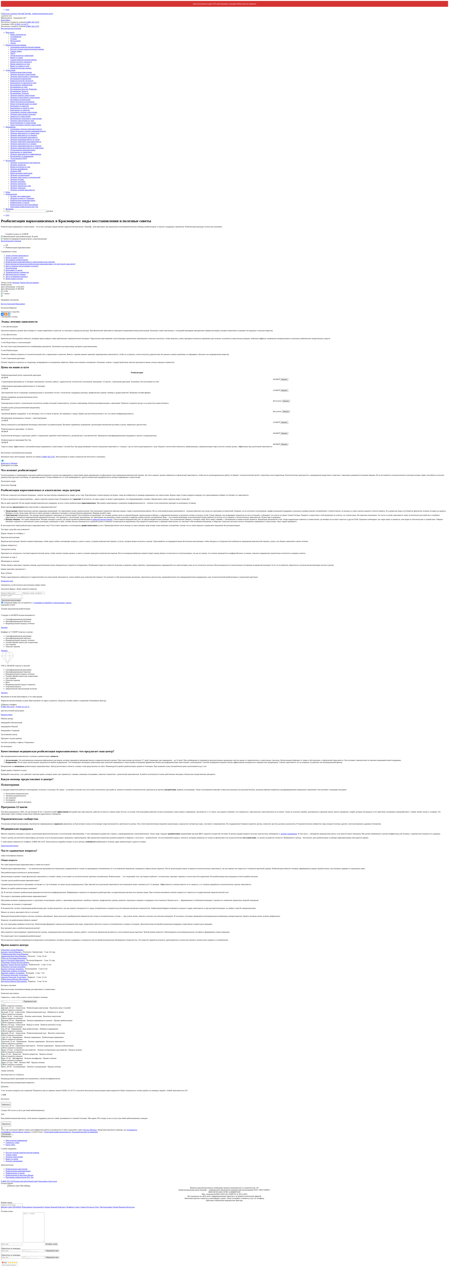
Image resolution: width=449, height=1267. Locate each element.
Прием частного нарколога (21, 62)
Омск (77, 1207)
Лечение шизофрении (19, 169)
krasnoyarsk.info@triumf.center (26, 1181)
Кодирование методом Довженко (23, 89)
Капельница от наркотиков (21, 152)
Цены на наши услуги (14, 258)
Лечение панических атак (20, 186)
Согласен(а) (6, 1134)
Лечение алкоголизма (14, 1157)
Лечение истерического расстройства (25, 163)
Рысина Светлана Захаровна (13, 969)
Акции (13, 43)
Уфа (101, 1207)
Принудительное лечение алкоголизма (25, 125)
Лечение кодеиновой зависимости (24, 137)
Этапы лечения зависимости (17, 256)
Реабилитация (11, 194)
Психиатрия (10, 161)
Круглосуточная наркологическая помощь (27, 49)
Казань (47, 1207)
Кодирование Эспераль (19, 93)
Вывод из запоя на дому (19, 66)
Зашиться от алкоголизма (20, 116)
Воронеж (122, 1207)
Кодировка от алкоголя (19, 106)
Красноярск (43, 1181)
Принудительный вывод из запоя (23, 104)
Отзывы (13, 39)
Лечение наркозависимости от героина (25, 146)
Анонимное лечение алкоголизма (23, 112)
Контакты (9, 209)
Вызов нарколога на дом (20, 64)
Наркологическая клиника (20, 68)
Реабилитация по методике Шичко (24, 205)
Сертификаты (15, 37)
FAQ (7, 10)
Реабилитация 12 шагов (19, 203)
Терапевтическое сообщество (17, 272)
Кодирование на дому (19, 87)
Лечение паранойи (17, 182)
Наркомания (10, 127)
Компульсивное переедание (21, 173)
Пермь (115, 1207)
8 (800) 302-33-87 (32, 22)
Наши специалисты (18, 34)
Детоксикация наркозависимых (22, 150)
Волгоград (130, 1207)
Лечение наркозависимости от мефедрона (27, 148)
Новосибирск (27, 1207)
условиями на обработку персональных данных (52, 603)
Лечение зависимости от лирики (23, 144)
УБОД (12, 53)
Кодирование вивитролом (20, 79)
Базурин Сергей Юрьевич (11, 952)
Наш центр (10, 32)
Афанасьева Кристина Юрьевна (14, 956)
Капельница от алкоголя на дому (23, 83)
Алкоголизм (10, 70)
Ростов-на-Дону (92, 1207)
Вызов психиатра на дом (20, 167)
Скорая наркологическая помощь (23, 60)
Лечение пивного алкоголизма (22, 95)
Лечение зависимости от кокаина (23, 135)
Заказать (284, 379)
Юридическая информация (16, 1140)
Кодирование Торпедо (19, 91)
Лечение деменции (17, 188)
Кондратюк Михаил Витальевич (14, 981)
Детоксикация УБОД (18, 158)
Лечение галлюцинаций (20, 175)
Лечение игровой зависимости (22, 190)
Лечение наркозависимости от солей (25, 140)
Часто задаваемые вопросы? (17, 277)
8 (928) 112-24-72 (21, 24)
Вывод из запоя (16, 58)
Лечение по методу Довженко (22, 198)
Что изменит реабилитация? (17, 260)
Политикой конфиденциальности (57, 1132)
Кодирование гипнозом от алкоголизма (26, 118)
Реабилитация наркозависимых (22, 200)
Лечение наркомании (14, 1161)
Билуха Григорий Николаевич (13, 304)
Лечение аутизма (17, 179)
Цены (8, 192)
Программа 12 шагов (14, 270)
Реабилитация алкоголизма (21, 72)
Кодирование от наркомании (21, 156)
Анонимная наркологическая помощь (25, 47)
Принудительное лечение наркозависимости (28, 131)
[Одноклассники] (5, 314)
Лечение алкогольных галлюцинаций (25, 177)
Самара (83, 1207)
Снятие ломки (16, 51)
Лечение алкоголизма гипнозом (23, 114)
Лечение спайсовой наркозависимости (25, 142)
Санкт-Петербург (14, 1207)
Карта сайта (10, 1145)
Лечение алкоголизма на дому (22, 121)
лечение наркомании (289, 834)
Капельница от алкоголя (20, 110)
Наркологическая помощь (16, 45)
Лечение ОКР (15, 171)
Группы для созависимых (20, 196)
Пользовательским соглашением (85, 1132)
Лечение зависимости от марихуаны (24, 133)
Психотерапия (11, 268)
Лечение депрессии (18, 165)
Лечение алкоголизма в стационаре (24, 76)
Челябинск (70, 1207)
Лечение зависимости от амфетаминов (25, 154)
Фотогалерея (15, 41)
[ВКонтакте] (2, 314)
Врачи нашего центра (14, 279)
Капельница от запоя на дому (22, 108)
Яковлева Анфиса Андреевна (13, 973)
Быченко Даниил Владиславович (26, 283)
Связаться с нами (12, 1143)
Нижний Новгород (58, 1207)
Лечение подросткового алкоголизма (25, 97)
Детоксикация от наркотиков (21, 55)
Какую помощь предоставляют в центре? (22, 266)
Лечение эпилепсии (18, 184)
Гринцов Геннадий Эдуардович (14, 977)
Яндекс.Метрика (90, 1130)
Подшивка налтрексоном (20, 100)
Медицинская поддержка (16, 274)
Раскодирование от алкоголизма (23, 123)
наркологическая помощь (102, 519)
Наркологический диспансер (21, 81)
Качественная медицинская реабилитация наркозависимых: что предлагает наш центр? (40, 264)
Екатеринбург (38, 1207)
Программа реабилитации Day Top (24, 207)
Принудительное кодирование (22, 102)
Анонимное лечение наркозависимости (26, 129)
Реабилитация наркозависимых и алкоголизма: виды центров (30, 262)
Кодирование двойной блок (21, 85)
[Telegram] (8, 314)
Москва (4, 1207)
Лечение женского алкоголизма (22, 74)
